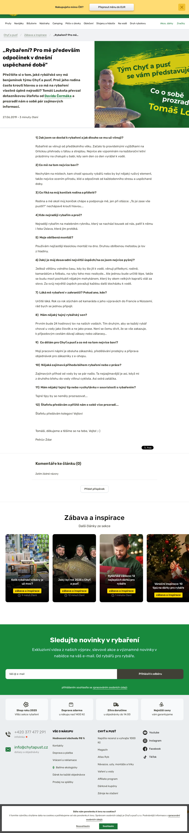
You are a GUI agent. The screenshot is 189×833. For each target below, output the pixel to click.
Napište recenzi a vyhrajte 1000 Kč (117, 740)
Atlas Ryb (103, 757)
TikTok (153, 757)
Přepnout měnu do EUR (111, 7)
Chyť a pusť (11, 35)
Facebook (155, 748)
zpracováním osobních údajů (110, 687)
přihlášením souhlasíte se (94, 687)
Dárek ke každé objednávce (69, 774)
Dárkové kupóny (107, 786)
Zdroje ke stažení (108, 793)
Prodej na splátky (63, 781)
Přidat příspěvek (94, 489)
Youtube (154, 732)
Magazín (103, 749)
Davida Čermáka (58, 96)
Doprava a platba (63, 752)
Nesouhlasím (83, 826)
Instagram (155, 740)
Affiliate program (108, 778)
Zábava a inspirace (35, 35)
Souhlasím (108, 826)
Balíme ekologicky (66, 767)
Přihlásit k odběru (150, 674)
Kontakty (58, 745)
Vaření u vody (106, 771)
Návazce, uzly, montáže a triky (116, 764)
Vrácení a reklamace (65, 760)
